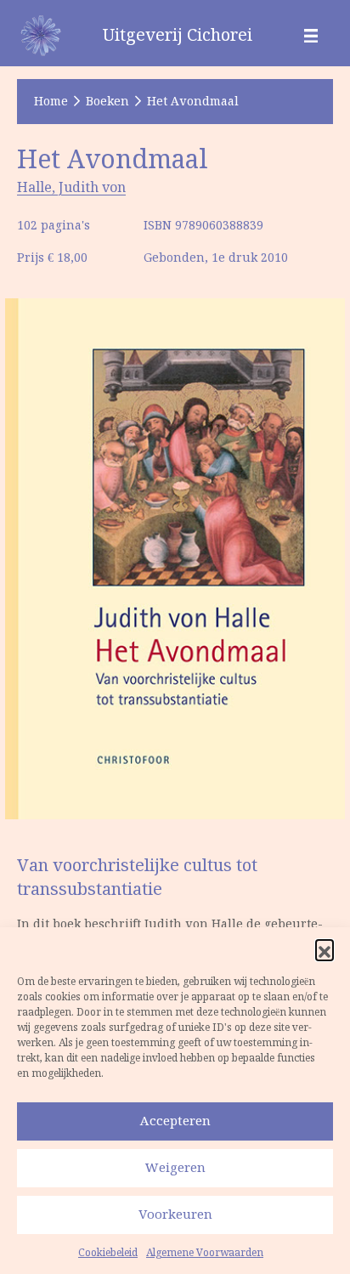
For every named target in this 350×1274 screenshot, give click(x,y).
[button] (324, 948)
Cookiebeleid (108, 1252)
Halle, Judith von (71, 186)
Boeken (107, 101)
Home (51, 101)
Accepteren (175, 1121)
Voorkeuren (175, 1214)
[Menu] (311, 34)
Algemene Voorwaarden (204, 1252)
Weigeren (175, 1167)
